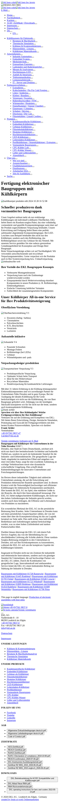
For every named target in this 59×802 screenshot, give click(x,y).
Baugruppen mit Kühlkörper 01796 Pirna (31, 589)
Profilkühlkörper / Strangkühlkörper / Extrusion (34, 142)
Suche (9, 176)
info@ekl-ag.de (8, 628)
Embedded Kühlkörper (17, 671)
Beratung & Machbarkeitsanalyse (22, 654)
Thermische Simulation (23, 43)
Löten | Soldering (20, 93)
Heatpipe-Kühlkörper (22, 132)
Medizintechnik (20, 61)
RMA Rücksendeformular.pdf (20, 787)
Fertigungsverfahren (16, 85)
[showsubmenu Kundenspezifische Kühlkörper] (42, 122)
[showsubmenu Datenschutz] (19, 28)
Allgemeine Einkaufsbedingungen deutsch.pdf (27, 730)
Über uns (11, 158)
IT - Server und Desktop (24, 82)
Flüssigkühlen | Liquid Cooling (27, 116)
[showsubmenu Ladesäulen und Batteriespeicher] (43, 67)
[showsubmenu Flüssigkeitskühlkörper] (34, 130)
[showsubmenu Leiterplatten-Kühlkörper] (36, 140)
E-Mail (4, 10)
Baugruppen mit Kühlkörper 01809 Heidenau (28, 582)
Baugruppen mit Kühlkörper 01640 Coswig (34, 579)
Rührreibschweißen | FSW (25, 100)
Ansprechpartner (20, 163)
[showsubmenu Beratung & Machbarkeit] (36, 41)
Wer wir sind (18, 160)
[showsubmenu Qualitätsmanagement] (33, 166)
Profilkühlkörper (14, 689)
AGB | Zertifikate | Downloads (21, 23)
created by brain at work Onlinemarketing (20, 799)
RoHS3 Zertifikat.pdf (16, 753)
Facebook (11, 712)
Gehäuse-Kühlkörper (22, 127)
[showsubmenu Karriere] (15, 21)
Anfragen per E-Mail (28, 441)
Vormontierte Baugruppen (24, 145)
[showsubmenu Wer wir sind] (25, 161)
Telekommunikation (22, 77)
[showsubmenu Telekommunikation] (32, 78)
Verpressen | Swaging (22, 98)
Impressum (12, 25)
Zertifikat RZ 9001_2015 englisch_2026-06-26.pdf (28, 768)
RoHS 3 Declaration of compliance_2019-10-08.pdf (29, 756)
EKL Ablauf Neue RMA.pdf (19, 783)
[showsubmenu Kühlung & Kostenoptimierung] (42, 46)
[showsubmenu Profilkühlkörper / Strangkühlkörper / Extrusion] (56, 143)
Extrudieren (18, 87)
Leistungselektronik (21, 80)
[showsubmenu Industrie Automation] (33, 57)
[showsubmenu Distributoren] (25, 169)
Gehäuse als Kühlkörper (18, 674)
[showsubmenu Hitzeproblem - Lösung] (35, 49)
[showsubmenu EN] (17, 34)
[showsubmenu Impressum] (18, 26)
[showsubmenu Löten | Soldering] (29, 93)
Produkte (11, 119)
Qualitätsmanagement (22, 166)
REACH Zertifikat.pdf (16, 750)
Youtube (10, 715)
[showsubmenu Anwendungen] (21, 54)
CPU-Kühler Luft (21, 147)
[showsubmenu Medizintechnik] (28, 62)
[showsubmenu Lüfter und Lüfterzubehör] (37, 153)
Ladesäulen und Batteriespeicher (27, 67)
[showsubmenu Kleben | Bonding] (30, 96)
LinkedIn (11, 718)
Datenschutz (12, 28)
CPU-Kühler (12, 695)
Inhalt (10, 604)
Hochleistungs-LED (22, 72)
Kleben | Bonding (21, 95)
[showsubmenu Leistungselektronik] (31, 80)
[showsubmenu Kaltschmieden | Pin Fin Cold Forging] (48, 91)
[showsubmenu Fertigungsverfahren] (26, 85)
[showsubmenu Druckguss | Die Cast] (33, 114)
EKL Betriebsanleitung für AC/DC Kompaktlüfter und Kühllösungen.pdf (32, 779)
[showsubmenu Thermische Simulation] (35, 44)
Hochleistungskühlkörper (24, 134)
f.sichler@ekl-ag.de (10, 436)
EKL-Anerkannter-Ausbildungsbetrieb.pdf (25, 762)
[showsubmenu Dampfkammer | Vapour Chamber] (44, 106)
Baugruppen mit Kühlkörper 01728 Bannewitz (22, 574)
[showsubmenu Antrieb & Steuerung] (33, 75)
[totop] (2, 613)
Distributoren (18, 168)
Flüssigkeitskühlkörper (23, 129)
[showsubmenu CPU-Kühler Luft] (30, 148)
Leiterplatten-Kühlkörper (24, 140)
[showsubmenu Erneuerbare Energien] (33, 65)
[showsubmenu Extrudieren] (24, 88)
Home (9, 15)
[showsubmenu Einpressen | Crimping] (34, 109)
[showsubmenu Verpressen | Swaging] (33, 98)
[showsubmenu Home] (13, 15)
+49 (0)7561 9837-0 (18, 607)
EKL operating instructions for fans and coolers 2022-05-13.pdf (32, 791)
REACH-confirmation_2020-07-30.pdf (23, 759)
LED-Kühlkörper (20, 137)
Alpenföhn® (18, 155)
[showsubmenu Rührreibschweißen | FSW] (38, 101)
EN (14, 33)
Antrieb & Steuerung (22, 74)
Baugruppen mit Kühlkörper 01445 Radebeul (28, 575)
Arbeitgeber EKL (20, 171)
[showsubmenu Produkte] (16, 119)
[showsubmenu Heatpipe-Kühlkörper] (33, 132)
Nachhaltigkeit (13, 17)
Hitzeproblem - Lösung (23, 48)
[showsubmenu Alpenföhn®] (25, 156)
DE (8, 31)
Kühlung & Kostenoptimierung (27, 46)
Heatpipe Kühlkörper (16, 679)
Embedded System (21, 59)
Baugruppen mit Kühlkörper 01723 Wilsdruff (21, 581)
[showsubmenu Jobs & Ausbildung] (31, 174)
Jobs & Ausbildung (21, 173)
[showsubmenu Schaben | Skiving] (30, 111)
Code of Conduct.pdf (16, 736)
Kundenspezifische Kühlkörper (27, 121)
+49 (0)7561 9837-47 (11, 433)
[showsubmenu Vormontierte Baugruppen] (37, 145)
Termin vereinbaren (10, 441)
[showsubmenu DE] (11, 31)
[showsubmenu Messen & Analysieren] (34, 70)
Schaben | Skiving (21, 111)
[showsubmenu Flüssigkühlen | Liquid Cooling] (42, 117)
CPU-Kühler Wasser (22, 150)
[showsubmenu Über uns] (16, 158)
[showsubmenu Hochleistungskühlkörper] (36, 135)
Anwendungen (13, 54)
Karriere (10, 20)
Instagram (11, 720)
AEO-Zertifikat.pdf (15, 747)
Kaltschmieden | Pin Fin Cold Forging (30, 90)
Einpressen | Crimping (23, 108)
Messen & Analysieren (23, 69)
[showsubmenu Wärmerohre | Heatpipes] (36, 104)
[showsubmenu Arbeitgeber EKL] (29, 171)
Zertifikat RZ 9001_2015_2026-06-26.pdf (24, 765)
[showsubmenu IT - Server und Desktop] (36, 83)
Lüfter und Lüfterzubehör (24, 153)
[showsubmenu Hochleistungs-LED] (32, 72)
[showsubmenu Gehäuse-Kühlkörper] (33, 127)
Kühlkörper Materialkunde (25, 51)
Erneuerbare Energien (22, 64)
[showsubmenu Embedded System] (31, 59)
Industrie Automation (22, 56)
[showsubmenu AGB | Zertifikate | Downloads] (36, 23)
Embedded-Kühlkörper (23, 124)
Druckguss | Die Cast (22, 114)
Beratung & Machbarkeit (24, 41)
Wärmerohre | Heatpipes (24, 103)
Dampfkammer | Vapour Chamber (28, 106)
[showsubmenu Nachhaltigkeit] (21, 18)
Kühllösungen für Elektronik (20, 38)
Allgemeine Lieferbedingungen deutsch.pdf (25, 733)
